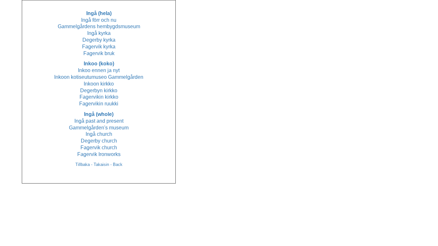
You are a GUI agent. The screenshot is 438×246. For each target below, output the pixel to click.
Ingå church (99, 134)
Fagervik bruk (98, 53)
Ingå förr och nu (98, 20)
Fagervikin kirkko (99, 97)
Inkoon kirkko (99, 83)
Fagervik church (98, 147)
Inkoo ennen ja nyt (99, 70)
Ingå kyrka (99, 33)
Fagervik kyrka (98, 46)
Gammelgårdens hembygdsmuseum (99, 26)
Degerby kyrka (98, 40)
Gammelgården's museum (99, 127)
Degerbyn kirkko (98, 90)
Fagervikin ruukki (98, 103)
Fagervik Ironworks (99, 154)
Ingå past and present (98, 121)
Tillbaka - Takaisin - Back (98, 164)
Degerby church (99, 141)
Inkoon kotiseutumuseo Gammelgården (98, 77)
